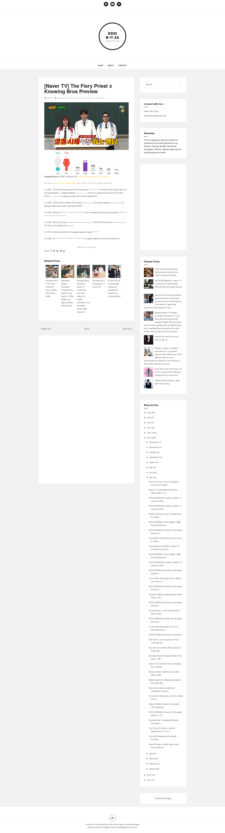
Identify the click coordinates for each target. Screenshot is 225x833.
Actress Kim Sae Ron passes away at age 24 (167, 338)
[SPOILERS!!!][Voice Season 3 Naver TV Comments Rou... (165, 499)
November (154, 447)
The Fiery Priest (85, 98)
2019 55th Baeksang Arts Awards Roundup (162, 738)
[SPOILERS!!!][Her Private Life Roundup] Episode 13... (165, 532)
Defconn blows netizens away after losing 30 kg (167, 382)
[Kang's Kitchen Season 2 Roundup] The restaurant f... (164, 706)
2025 (149, 412)
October (153, 452)
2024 (149, 417)
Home (100, 65)
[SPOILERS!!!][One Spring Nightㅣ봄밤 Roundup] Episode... (164, 524)
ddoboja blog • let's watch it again (111, 824)
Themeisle (99, 827)
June (151, 472)
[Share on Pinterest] (60, 251)
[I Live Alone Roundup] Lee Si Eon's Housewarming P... (164, 628)
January (152, 769)
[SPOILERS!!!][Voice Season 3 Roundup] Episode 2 (165, 604)
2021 (149, 427)
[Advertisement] (163, 207)
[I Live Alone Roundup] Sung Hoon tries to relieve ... (165, 540)
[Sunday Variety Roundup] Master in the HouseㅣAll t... (165, 596)
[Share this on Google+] (57, 251)
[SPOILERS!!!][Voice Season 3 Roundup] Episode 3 (165, 572)
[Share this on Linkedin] (63, 251)
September (154, 457)
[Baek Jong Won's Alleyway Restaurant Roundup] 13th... (165, 681)
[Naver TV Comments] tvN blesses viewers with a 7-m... (163, 491)
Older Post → (128, 329)
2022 (149, 422)
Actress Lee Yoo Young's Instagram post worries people (164, 483)
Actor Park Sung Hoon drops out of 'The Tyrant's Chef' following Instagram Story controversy (168, 372)
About (111, 65)
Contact (122, 65)
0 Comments (99, 98)
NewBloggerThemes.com (127, 827)
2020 (149, 432)
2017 (149, 780)
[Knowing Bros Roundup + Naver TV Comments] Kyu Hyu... (164, 548)
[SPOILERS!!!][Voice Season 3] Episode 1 (165, 634)
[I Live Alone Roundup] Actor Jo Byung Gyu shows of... (165, 580)
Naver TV (74, 98)
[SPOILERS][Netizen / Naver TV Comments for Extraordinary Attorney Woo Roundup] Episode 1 (168, 285)
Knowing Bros (63, 98)
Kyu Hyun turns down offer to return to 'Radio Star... (165, 649)
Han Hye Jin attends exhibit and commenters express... (162, 689)
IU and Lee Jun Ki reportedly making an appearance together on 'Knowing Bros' (114, 288)
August (152, 462)
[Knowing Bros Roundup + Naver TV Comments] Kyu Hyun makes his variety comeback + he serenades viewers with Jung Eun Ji (83, 296)
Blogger (168, 798)
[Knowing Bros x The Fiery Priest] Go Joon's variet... (164, 612)
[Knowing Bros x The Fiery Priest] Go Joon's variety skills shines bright (52, 288)
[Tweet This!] (54, 251)
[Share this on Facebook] (51, 251)
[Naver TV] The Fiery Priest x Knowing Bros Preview (78, 88)
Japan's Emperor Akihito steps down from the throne (164, 746)
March (152, 758)
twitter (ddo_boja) (151, 111)
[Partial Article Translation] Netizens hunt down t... (164, 722)
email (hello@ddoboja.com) (155, 115)
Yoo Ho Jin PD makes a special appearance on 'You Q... (162, 730)
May (151, 477)
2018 (149, 775)
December (153, 442)
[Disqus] (86, 375)
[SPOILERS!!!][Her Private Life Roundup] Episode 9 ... (165, 620)
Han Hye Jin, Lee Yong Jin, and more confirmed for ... (164, 641)
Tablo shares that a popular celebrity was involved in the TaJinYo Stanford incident (166, 272)
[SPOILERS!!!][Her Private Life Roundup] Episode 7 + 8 (165, 714)
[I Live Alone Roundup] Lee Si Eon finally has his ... (166, 697)
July (151, 467)
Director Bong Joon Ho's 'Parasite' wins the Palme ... (165, 515)
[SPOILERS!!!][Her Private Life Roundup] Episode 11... (165, 588)
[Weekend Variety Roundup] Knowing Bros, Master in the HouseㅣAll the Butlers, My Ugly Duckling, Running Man (67, 293)
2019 (149, 437)
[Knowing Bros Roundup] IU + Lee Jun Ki (98, 284)
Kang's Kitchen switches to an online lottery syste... (164, 673)
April (151, 753)
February (153, 763)
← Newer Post (45, 329)
